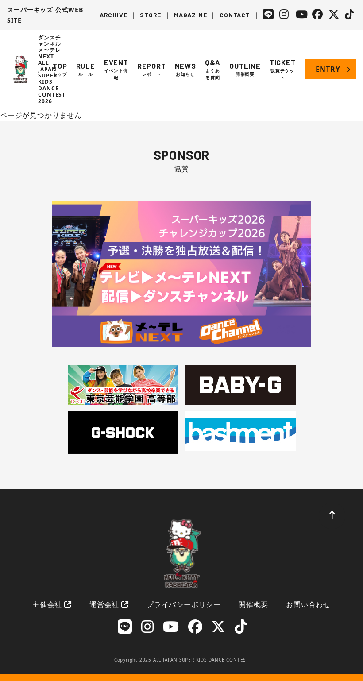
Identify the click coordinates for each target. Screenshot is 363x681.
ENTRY (328, 69)
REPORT (151, 69)
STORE (150, 15)
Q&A (212, 69)
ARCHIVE (113, 15)
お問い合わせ (308, 604)
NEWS (185, 69)
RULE (85, 69)
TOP (60, 69)
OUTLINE (245, 69)
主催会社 (47, 604)
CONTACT (235, 15)
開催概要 (253, 604)
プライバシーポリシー (184, 604)
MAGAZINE (190, 15)
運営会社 (104, 604)
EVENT (116, 69)
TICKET (283, 69)
